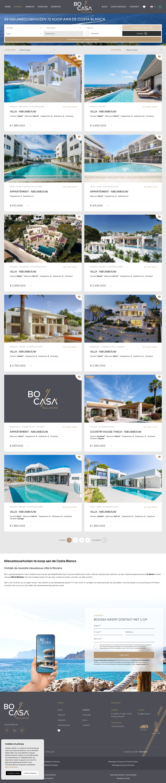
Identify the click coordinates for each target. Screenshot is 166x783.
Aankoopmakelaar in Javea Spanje (123, 775)
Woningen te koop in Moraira (123, 765)
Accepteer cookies (13, 773)
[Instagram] (22, 730)
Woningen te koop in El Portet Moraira (123, 762)
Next (79, 80)
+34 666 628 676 (117, 726)
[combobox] (23, 27)
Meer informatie (11, 767)
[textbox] (24, 27)
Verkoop (29, 7)
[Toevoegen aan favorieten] (78, 57)
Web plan (50, 752)
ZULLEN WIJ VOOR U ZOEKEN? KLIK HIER (83, 39)
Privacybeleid (128, 646)
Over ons (43, 7)
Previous (6, 80)
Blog (104, 7)
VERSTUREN (124, 655)
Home (7, 7)
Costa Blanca (118, 7)
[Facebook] (6, 730)
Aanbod (18, 7)
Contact (134, 7)
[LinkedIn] (14, 730)
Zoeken (140, 34)
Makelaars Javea (123, 778)
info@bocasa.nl (144, 714)
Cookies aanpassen (30, 773)
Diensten (56, 7)
